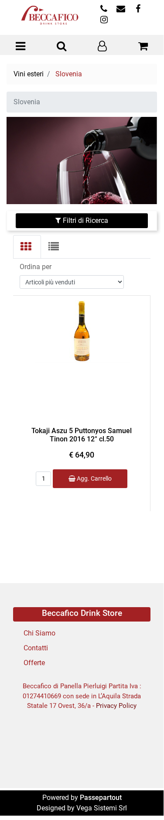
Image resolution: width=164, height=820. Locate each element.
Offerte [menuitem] (34, 663)
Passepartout (101, 797)
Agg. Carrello (93, 478)
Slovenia (68, 74)
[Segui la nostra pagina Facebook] (136, 9)
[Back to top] (139, 793)
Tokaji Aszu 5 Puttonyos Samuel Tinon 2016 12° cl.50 (81, 435)
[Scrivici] (120, 9)
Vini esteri (29, 74)
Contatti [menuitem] (36, 648)
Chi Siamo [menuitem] (39, 633)
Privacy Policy (116, 706)
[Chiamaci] (103, 9)
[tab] (27, 247)
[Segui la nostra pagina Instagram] (102, 20)
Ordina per (35, 267)
